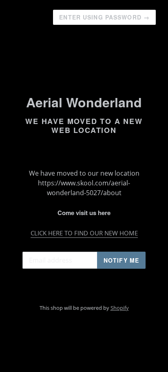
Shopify (120, 307)
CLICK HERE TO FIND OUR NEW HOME (84, 233)
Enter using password (104, 17)
